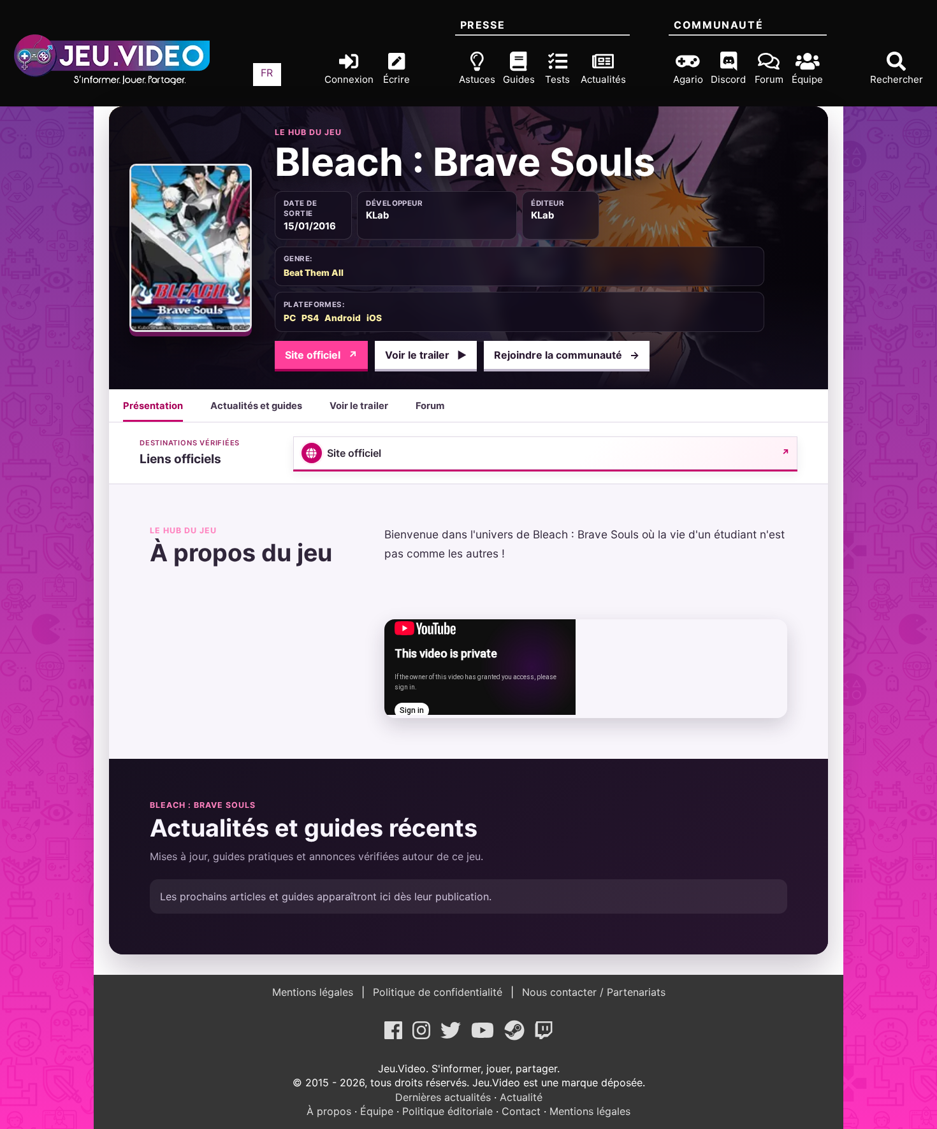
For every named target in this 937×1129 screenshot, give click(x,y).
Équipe (376, 1111)
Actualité (521, 1097)
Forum (430, 406)
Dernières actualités (443, 1097)
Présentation (153, 406)
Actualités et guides (256, 406)
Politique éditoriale (447, 1111)
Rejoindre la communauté (566, 355)
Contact (521, 1111)
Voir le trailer (426, 355)
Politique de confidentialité (437, 992)
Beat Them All (314, 273)
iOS (374, 318)
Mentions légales (314, 992)
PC (290, 318)
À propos (329, 1111)
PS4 (310, 318)
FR (267, 72)
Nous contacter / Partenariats (592, 992)
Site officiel (321, 355)
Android (342, 318)
